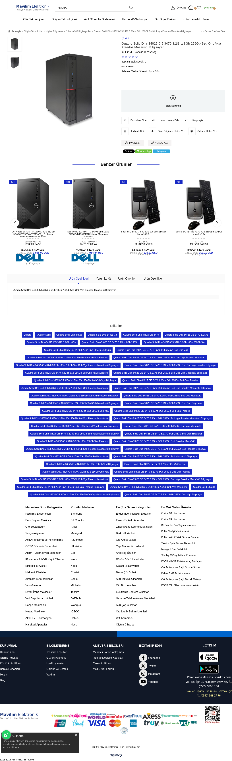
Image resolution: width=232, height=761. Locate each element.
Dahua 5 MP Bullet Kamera (175, 573)
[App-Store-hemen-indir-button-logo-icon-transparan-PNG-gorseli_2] (209, 657)
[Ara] (131, 7)
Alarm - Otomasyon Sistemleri (43, 552)
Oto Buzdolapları (126, 585)
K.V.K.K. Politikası (10, 663)
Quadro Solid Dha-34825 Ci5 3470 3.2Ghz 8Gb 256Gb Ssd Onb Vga (152, 350)
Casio (74, 578)
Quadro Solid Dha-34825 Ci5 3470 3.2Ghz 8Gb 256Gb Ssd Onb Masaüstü (162, 395)
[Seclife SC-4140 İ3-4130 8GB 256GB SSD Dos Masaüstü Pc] (199, 204)
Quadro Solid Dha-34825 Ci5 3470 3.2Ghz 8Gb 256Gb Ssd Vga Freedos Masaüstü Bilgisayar (162, 418)
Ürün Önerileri (127, 278)
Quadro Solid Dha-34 (204, 487)
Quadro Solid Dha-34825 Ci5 (102, 334)
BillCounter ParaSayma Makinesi (178, 525)
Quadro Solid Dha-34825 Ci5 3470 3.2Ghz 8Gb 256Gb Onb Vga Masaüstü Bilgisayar (74, 494)
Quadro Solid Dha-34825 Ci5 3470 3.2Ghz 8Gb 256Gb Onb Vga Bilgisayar (163, 494)
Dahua (74, 617)
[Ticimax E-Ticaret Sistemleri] (116, 756)
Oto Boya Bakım (35, 526)
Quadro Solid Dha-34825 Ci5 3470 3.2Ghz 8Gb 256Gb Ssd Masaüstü (71, 456)
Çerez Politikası (102, 663)
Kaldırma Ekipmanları (38, 513)
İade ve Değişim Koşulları (108, 657)
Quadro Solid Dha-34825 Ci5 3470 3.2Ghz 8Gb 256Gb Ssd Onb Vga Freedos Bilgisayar (170, 365)
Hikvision (76, 546)
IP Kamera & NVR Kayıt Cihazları (45, 559)
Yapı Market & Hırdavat (130, 546)
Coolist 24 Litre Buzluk (173, 519)
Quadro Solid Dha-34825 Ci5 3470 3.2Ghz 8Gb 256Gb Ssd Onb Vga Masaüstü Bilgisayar (160, 372)
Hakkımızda (7, 652)
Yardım (50, 674)
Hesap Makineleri (35, 611)
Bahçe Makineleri (35, 604)
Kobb (74, 565)
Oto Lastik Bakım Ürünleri (131, 611)
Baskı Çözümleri (126, 572)
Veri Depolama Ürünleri (39, 598)
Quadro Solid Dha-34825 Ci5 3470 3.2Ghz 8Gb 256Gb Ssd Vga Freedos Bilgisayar (74, 426)
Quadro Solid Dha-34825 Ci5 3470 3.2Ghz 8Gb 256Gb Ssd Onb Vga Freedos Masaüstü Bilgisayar (67, 365)
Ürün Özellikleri (79, 278)
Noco (74, 624)
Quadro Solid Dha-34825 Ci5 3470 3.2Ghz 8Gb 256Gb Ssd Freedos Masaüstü (154, 441)
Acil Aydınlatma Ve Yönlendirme (44, 539)
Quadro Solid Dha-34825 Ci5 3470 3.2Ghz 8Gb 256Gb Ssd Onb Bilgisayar (163, 403)
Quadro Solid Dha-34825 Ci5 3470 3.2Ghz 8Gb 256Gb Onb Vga (75, 471)
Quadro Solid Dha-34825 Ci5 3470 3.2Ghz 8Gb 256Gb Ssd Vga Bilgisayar (163, 433)
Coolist (75, 572)
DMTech (76, 598)
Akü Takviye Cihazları (129, 578)
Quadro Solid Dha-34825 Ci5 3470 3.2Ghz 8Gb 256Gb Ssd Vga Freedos (152, 410)
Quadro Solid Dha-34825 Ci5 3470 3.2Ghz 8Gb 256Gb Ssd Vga (75, 410)
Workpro (76, 604)
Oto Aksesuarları (126, 539)
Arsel (74, 526)
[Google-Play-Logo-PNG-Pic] (209, 669)
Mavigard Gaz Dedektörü (174, 549)
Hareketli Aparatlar (36, 624)
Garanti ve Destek (57, 668)
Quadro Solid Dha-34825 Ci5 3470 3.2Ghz (186, 334)
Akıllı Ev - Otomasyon (38, 617)
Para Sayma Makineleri (39, 520)
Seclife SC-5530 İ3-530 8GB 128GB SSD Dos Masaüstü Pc (143, 233)
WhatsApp (145, 151)
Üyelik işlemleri (55, 663)
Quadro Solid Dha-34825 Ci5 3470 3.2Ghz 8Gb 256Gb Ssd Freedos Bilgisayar (165, 449)
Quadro (27, 334)
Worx (74, 559)
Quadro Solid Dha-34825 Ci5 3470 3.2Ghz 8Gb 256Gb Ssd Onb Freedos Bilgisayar (74, 395)
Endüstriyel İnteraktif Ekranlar (133, 513)
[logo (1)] (19, 716)
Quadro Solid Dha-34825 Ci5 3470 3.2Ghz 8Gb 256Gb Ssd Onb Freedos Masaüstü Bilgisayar (162, 388)
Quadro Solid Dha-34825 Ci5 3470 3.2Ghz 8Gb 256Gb (110, 342)
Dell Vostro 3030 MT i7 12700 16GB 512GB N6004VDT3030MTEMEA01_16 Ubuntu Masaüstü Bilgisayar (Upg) (33, 233)
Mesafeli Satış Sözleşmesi (108, 652)
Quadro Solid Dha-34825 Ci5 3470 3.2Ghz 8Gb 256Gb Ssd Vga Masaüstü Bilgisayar (74, 433)
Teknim (75, 591)
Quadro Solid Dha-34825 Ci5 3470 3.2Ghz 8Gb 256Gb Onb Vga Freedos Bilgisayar (60, 487)
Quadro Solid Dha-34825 (69, 334)
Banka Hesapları (10, 668)
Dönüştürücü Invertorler (130, 559)
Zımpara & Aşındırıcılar (39, 578)
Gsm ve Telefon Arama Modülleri (135, 598)
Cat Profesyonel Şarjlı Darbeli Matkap (181, 579)
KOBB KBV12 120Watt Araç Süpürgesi (181, 561)
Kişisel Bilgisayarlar (127, 565)
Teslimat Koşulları (56, 652)
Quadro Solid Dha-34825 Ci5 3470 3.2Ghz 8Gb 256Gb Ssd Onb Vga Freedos (67, 357)
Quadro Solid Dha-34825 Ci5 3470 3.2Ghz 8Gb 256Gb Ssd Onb (77, 350)
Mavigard (76, 533)
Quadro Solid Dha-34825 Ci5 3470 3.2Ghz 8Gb (51, 342)
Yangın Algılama (34, 533)
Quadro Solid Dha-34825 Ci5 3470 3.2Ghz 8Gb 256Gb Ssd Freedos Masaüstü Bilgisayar (72, 449)
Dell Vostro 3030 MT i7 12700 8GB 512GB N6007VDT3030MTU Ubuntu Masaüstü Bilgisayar (88, 233)
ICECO (75, 611)
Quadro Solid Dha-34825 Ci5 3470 (141, 334)
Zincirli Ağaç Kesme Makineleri (134, 526)
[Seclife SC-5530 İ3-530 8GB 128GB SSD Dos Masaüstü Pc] (143, 204)
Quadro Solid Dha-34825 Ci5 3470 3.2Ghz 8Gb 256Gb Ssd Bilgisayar (82, 464)
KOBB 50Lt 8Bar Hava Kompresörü (179, 585)
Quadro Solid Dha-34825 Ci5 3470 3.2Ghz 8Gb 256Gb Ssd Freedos (72, 441)
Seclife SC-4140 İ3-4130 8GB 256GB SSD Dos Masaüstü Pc (199, 233)
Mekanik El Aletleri (36, 572)
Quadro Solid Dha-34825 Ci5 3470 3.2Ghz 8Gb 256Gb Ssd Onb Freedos (160, 380)
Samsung (76, 513)
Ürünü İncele (37, 223)
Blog (2, 680)
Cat (73, 552)
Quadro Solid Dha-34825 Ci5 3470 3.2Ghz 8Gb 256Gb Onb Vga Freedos (152, 471)
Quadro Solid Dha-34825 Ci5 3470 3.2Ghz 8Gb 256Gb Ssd (174, 342)
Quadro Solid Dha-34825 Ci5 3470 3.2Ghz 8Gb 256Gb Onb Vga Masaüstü (148, 487)
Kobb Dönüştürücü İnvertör (175, 531)
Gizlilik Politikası (9, 657)
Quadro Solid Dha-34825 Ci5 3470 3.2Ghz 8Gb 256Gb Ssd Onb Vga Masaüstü (66, 372)
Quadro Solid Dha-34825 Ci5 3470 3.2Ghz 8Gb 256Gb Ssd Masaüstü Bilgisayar (155, 456)
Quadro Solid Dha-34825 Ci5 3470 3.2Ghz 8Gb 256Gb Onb (155, 464)
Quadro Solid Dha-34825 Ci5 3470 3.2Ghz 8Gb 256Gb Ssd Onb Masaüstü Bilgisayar (74, 403)
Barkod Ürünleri (125, 533)
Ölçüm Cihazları (125, 624)
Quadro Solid (44, 334)
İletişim (4, 674)
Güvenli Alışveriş (56, 657)
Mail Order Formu (103, 668)
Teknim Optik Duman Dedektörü (178, 543)
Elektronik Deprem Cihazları (132, 591)
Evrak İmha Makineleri (38, 591)
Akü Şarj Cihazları (126, 604)
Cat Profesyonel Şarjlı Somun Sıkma (180, 567)
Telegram (162, 151)
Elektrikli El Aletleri (36, 565)
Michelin (75, 585)
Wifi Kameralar (124, 617)
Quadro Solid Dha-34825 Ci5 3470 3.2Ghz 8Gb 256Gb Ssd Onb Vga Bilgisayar (75, 380)
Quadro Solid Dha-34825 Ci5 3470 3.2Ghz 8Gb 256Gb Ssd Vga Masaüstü (162, 426)
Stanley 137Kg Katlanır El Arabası (179, 555)
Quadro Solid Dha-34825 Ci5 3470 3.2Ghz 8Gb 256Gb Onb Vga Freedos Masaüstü (64, 479)
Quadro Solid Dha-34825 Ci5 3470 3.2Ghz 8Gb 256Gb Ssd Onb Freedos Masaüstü (64, 388)
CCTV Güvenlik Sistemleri (41, 546)
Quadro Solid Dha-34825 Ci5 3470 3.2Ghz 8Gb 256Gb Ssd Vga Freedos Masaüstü (64, 418)
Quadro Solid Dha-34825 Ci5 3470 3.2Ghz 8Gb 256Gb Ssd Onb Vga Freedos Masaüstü (159, 357)
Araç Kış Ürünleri (126, 552)
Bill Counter (77, 520)
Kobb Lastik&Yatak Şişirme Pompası (180, 537)
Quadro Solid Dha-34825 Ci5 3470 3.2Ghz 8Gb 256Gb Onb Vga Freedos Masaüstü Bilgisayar (162, 479)
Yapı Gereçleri (33, 585)
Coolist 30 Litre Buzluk (173, 513)
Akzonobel (77, 539)
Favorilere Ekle (29, 223)
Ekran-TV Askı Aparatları (130, 520)
